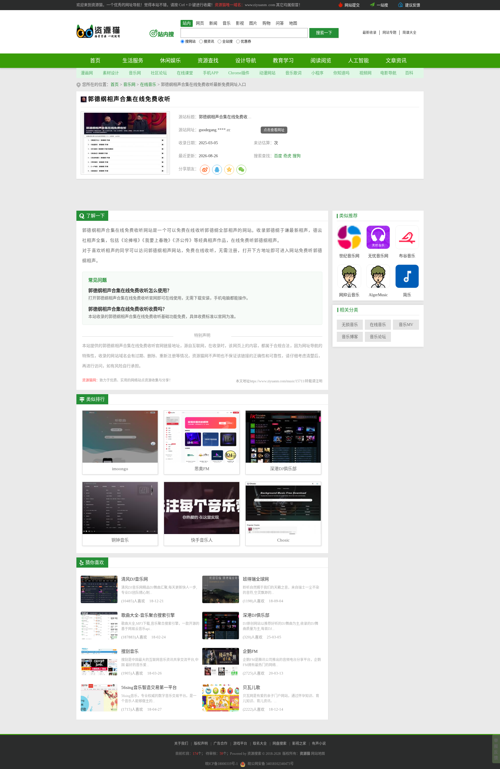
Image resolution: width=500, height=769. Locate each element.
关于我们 (181, 744)
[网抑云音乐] (349, 276)
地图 (293, 23)
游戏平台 (240, 744)
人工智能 (358, 61)
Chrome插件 (238, 73)
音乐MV (406, 325)
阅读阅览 (320, 61)
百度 (278, 156)
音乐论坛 (378, 337)
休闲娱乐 (170, 61)
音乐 (227, 23)
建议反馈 (412, 5)
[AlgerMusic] (378, 276)
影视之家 (299, 744)
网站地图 (318, 754)
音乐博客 (350, 337)
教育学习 (283, 61)
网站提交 (352, 5)
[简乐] (407, 276)
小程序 (317, 73)
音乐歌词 (293, 73)
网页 (200, 23)
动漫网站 (267, 73)
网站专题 (389, 33)
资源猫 (305, 754)
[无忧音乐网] (378, 237)
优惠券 (246, 42)
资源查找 (208, 61)
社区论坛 (159, 73)
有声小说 (319, 744)
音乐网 (135, 73)
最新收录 (369, 33)
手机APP (210, 73)
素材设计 (111, 73)
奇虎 (287, 156)
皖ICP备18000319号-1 (221, 764)
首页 (95, 61)
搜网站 (190, 42)
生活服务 (132, 61)
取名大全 (260, 744)
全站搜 (227, 42)
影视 (240, 23)
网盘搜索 (279, 744)
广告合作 (220, 744)
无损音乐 (350, 325)
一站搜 (382, 5)
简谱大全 (409, 33)
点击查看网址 (274, 130)
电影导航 (388, 73)
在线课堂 (185, 73)
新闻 (213, 23)
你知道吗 (341, 73)
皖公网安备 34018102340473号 (271, 764)
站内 (187, 23)
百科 (409, 73)
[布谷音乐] (407, 237)
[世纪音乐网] (349, 237)
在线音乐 (148, 84)
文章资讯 (396, 61)
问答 (280, 23)
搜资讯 (209, 42)
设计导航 (245, 61)
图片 (253, 23)
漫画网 (87, 73)
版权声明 (201, 744)
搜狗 (297, 156)
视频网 (365, 73)
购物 (266, 23)
